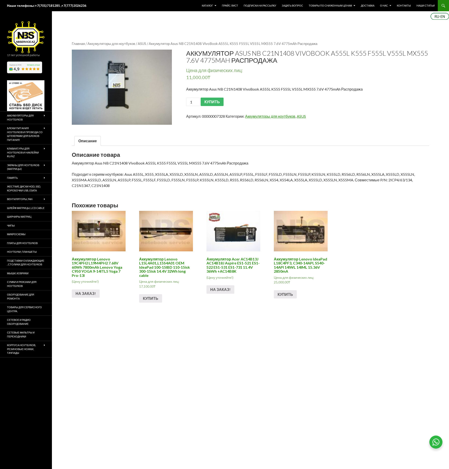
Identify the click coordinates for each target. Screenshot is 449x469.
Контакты (404, 5)
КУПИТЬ (212, 101)
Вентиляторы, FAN (20, 199)
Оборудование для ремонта (20, 296)
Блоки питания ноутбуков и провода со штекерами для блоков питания (25, 134)
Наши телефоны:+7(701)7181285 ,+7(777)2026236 (46, 5)
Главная (78, 43)
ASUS (142, 43)
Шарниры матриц (19, 216)
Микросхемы (16, 234)
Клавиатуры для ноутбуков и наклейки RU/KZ (23, 152)
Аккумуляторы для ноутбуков (111, 43)
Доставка (367, 5)
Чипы (11, 225)
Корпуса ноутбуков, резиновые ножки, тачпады (21, 349)
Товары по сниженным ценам (330, 5)
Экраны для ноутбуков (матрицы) (23, 167)
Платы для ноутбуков (22, 243)
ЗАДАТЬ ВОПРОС (292, 5)
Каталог (207, 5)
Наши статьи (425, 5)
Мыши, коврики (18, 273)
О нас (384, 5)
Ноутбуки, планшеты (22, 251)
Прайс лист (230, 5)
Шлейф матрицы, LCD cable (25, 207)
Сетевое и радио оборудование (19, 321)
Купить (150, 298)
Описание (87, 141)
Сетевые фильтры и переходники (21, 334)
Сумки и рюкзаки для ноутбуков (21, 283)
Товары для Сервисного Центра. (24, 309)
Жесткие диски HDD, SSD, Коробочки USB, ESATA (24, 188)
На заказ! (86, 293)
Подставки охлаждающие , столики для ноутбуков (25, 262)
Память (12, 177)
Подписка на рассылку (260, 5)
